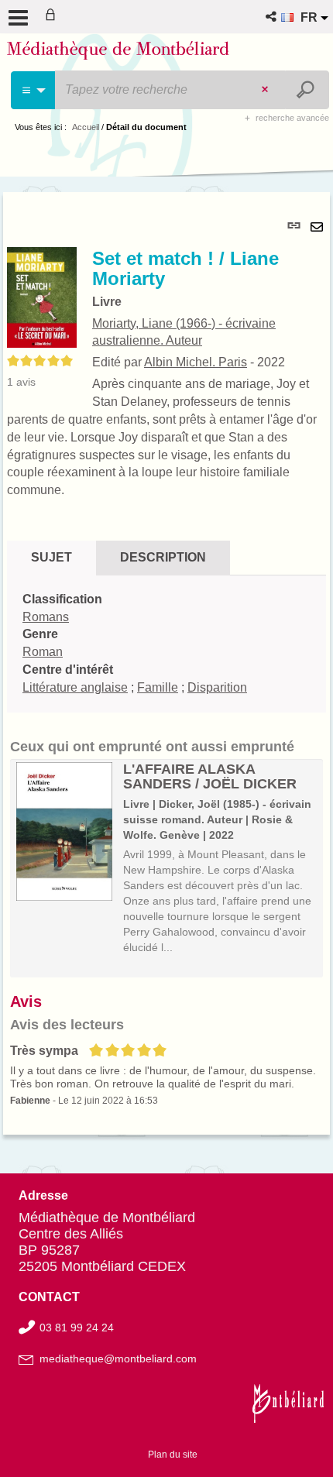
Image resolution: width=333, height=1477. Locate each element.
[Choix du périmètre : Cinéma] (34, 90)
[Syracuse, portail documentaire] (118, 52)
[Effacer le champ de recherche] (266, 89)
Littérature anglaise (75, 687)
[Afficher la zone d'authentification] (53, 16)
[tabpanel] (166, 663)
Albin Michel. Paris (195, 362)
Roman (42, 651)
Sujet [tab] (51, 557)
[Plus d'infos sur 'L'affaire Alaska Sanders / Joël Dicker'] (64, 832)
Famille (157, 687)
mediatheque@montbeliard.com (118, 1358)
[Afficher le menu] (18, 17)
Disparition (217, 687)
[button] (272, 16)
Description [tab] (163, 557)
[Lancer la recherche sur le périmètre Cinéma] (307, 89)
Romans (45, 616)
